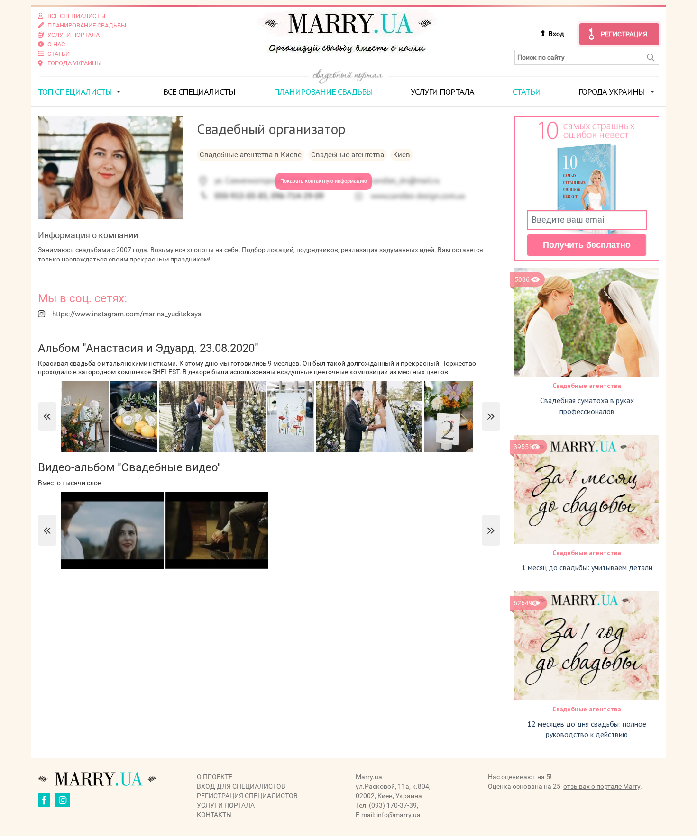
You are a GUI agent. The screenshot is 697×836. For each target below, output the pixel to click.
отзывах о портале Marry (601, 786)
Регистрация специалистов (247, 796)
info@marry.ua (398, 814)
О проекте (214, 777)
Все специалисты (199, 91)
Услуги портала (442, 91)
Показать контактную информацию (323, 181)
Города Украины (611, 91)
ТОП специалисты (75, 91)
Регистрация (624, 34)
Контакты (214, 814)
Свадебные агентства (586, 385)
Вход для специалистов (241, 786)
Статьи (527, 91)
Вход (556, 33)
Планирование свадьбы (323, 91)
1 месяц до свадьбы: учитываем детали (587, 567)
